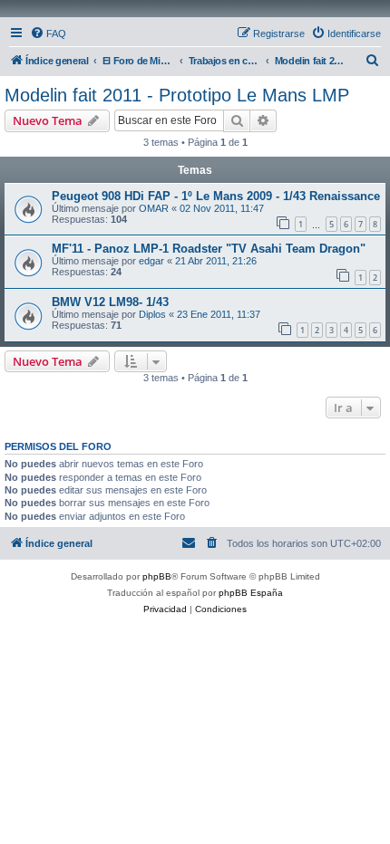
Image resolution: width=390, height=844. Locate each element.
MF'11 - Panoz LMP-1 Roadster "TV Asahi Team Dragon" (209, 248)
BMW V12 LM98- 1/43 (110, 302)
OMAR (154, 208)
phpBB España (251, 593)
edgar (151, 260)
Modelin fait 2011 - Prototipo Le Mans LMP (177, 95)
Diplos (152, 314)
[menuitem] (48, 33)
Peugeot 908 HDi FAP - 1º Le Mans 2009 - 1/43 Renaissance (216, 196)
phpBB (156, 576)
